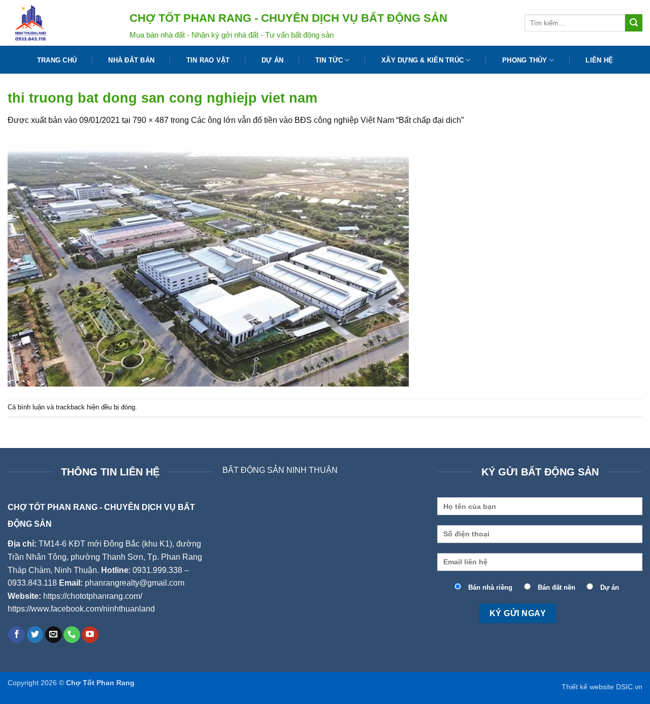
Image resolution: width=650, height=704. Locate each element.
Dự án (272, 60)
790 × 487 (151, 120)
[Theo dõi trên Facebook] (16, 635)
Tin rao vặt (208, 60)
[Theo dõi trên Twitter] (35, 635)
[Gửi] (633, 22)
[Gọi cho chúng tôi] (71, 635)
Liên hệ (599, 60)
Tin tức (329, 60)
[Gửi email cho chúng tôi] (53, 635)
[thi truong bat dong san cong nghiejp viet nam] (208, 262)
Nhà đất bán (131, 60)
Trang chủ (57, 60)
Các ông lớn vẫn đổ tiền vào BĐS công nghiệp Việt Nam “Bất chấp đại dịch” (327, 120)
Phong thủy (524, 60)
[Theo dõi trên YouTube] (90, 635)
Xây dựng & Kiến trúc (422, 60)
